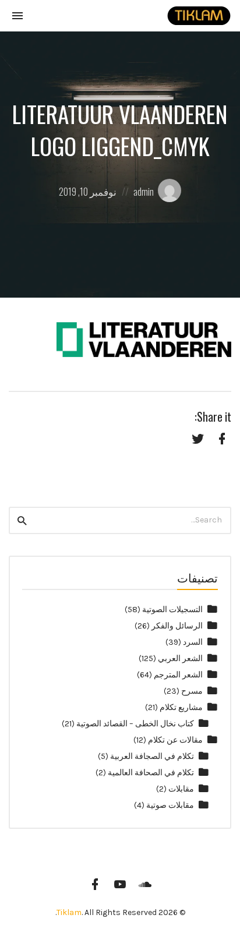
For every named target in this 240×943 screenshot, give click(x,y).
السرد (193, 642)
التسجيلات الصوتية (172, 609)
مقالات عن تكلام (175, 740)
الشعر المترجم (178, 675)
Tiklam (69, 912)
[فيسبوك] (95, 884)
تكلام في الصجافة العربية (152, 756)
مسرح (192, 691)
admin (143, 191)
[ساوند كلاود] (145, 884)
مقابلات (181, 789)
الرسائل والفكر (177, 626)
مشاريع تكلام (181, 707)
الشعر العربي (180, 658)
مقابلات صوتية (170, 805)
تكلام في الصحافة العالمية (151, 773)
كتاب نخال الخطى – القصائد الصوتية (135, 724)
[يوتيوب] (120, 884)
